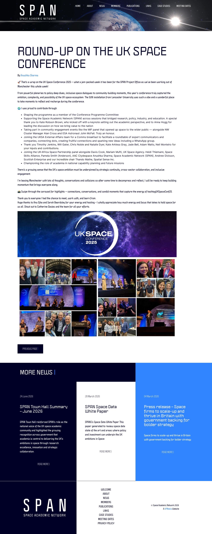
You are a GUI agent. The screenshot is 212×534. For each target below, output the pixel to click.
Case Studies (164, 6)
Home (78, 6)
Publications (133, 6)
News (102, 6)
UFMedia (168, 509)
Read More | (44, 464)
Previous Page (30, 349)
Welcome (106, 489)
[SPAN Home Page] (38, 12)
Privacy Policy (106, 523)
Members (115, 6)
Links (148, 6)
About (90, 6)
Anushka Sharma (29, 75)
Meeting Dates (183, 6)
